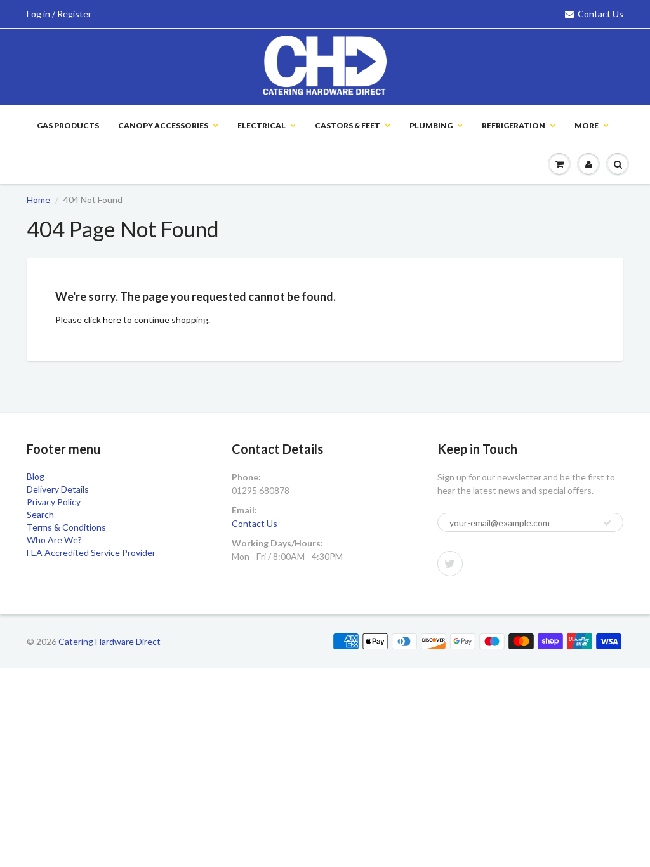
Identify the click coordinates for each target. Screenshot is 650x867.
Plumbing (431, 125)
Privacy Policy (54, 501)
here (112, 319)
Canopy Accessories (163, 125)
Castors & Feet (347, 125)
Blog (35, 476)
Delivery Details (58, 489)
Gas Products (68, 125)
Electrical (261, 125)
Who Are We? (54, 539)
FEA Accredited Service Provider (91, 552)
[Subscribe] (607, 523)
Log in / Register (59, 13)
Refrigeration (513, 125)
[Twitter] (450, 563)
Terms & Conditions (66, 527)
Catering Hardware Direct (109, 641)
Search (40, 514)
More (586, 125)
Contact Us (600, 13)
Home (38, 199)
